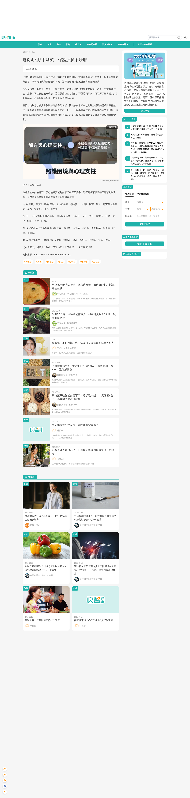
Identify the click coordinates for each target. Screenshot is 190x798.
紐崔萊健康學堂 (145, 44)
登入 (186, 37)
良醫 (24, 52)
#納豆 (60, 262)
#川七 (38, 262)
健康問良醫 (92, 44)
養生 (59, 44)
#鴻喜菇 (50, 262)
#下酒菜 (28, 262)
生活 (28, 52)
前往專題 (145, 110)
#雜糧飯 (84, 262)
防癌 (40, 44)
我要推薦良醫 (145, 243)
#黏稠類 (71, 262)
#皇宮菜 (96, 262)
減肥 (49, 44)
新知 (68, 44)
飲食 (33, 52)
